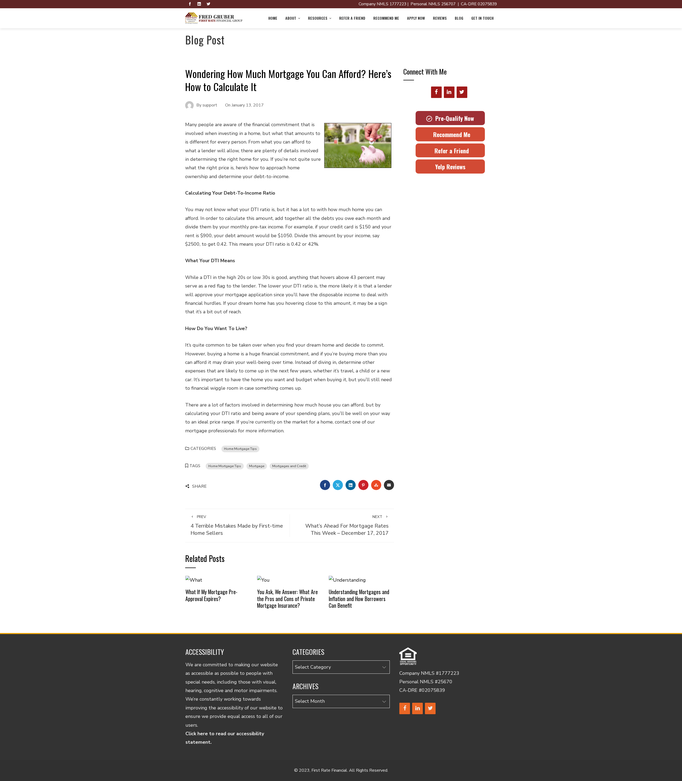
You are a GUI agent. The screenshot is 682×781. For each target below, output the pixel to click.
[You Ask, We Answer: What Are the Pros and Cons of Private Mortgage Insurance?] (263, 580)
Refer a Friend (352, 18)
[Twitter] (462, 92)
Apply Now (416, 18)
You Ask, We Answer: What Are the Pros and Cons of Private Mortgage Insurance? (287, 598)
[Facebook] (436, 92)
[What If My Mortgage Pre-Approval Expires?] (193, 580)
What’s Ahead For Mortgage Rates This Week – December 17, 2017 (347, 525)
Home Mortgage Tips (240, 448)
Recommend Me (386, 18)
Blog (459, 18)
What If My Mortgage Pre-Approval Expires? (211, 595)
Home (272, 18)
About (290, 18)
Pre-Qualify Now (453, 118)
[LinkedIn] (449, 92)
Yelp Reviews (450, 166)
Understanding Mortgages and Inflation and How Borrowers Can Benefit (359, 598)
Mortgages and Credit (289, 466)
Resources (317, 18)
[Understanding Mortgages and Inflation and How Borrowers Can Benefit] (347, 580)
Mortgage (256, 466)
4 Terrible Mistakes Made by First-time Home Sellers (236, 525)
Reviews (440, 18)
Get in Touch (482, 18)
